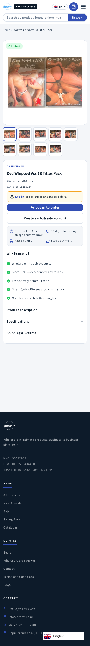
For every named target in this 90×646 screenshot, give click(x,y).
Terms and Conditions (18, 577)
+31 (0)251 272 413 (22, 609)
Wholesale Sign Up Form (20, 560)
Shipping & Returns (45, 333)
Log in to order (48, 207)
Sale (6, 511)
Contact (8, 568)
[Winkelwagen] (73, 6)
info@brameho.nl (21, 617)
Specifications (45, 321)
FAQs (7, 585)
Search (77, 17)
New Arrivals (12, 503)
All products (11, 495)
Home (6, 29)
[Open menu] (83, 7)
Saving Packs (12, 519)
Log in (19, 197)
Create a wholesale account (45, 218)
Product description (45, 310)
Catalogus (10, 527)
